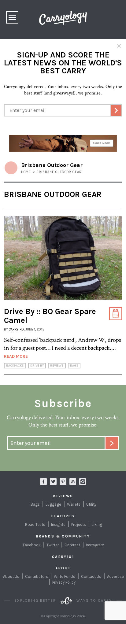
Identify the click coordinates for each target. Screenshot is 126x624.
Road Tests (35, 524)
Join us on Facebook (43, 481)
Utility (91, 504)
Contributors (36, 576)
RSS (72, 481)
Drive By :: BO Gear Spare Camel (50, 316)
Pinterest (72, 545)
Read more (16, 356)
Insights (58, 524)
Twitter (52, 545)
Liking (97, 524)
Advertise (115, 576)
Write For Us (64, 576)
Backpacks (15, 365)
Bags (74, 365)
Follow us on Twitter (53, 481)
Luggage (53, 504)
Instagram (82, 481)
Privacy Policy (64, 582)
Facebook (32, 545)
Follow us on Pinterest (63, 481)
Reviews (57, 365)
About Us (11, 576)
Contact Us (91, 576)
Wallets (73, 504)
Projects (78, 524)
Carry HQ (16, 329)
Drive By (37, 365)
